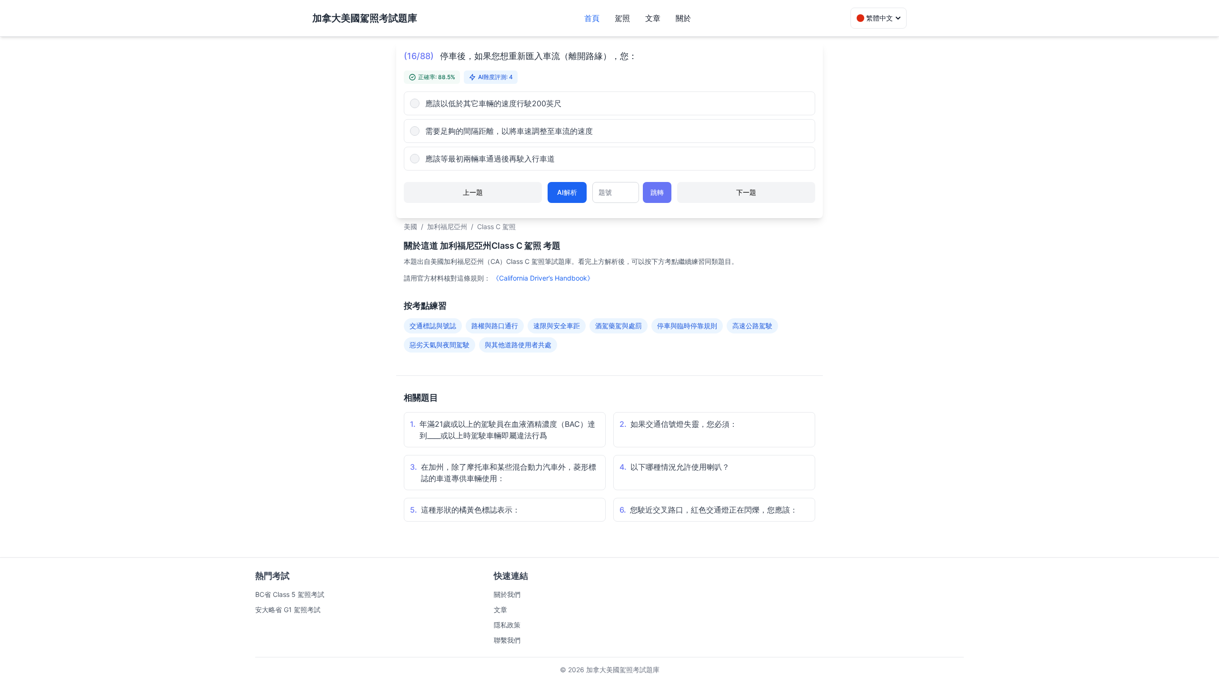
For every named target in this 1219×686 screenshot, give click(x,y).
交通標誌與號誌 (433, 326)
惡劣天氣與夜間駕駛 (440, 345)
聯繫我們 (507, 640)
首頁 (592, 18)
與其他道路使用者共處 (518, 345)
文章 (652, 18)
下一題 (746, 192)
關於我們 (507, 594)
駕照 (622, 18)
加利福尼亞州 (447, 226)
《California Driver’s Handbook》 (543, 278)
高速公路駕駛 (752, 326)
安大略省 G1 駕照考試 (287, 609)
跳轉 (657, 192)
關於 (683, 18)
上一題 (473, 192)
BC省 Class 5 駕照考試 (289, 594)
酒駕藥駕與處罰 (618, 326)
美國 (410, 226)
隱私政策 (507, 625)
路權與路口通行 (494, 326)
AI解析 (567, 192)
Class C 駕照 (496, 226)
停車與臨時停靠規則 (687, 326)
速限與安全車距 (556, 326)
